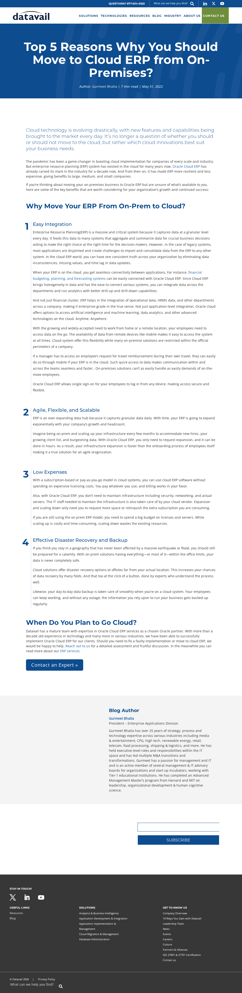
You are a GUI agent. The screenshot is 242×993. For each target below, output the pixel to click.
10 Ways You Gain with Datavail (182, 918)
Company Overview (175, 913)
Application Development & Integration (103, 918)
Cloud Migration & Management (99, 934)
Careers (167, 939)
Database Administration (94, 939)
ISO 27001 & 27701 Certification (182, 955)
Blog (13, 918)
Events (167, 934)
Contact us (169, 960)
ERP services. (70, 651)
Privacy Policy (46, 979)
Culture (167, 944)
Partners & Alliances (175, 949)
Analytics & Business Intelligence (99, 913)
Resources (16, 913)
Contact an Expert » (54, 665)
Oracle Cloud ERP (186, 166)
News (166, 929)
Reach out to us (77, 646)
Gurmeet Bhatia (104, 86)
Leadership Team (173, 923)
